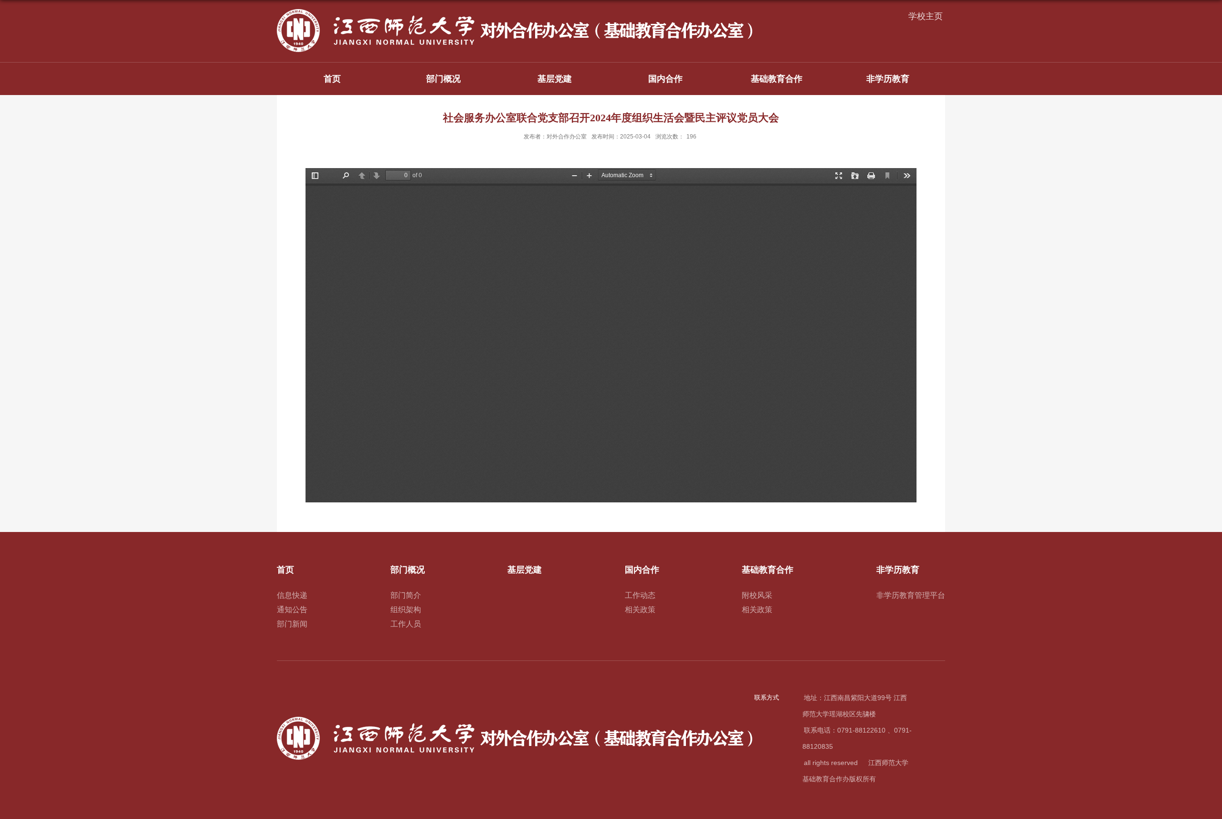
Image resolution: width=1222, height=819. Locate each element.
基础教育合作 (776, 79)
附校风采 (757, 595)
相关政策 (640, 610)
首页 (332, 79)
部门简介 (405, 595)
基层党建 (554, 79)
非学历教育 (887, 79)
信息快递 (292, 595)
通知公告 (292, 610)
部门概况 (443, 79)
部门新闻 (292, 624)
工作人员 (405, 624)
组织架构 (405, 610)
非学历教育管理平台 (910, 595)
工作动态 (640, 595)
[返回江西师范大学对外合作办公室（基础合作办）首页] (515, 12)
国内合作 (665, 79)
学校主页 (925, 16)
